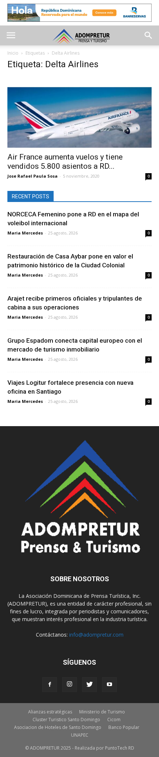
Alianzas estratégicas (50, 712)
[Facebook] (49, 684)
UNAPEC (79, 735)
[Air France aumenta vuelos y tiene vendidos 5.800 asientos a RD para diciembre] (79, 112)
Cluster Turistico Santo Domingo (66, 719)
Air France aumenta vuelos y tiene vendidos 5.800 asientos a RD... (65, 162)
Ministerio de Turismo (102, 712)
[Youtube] (109, 684)
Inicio (12, 53)
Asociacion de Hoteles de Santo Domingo (57, 727)
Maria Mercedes (25, 233)
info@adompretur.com (96, 634)
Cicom (114, 719)
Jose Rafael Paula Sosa (32, 176)
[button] (148, 35)
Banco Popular (123, 727)
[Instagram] (69, 684)
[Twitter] (89, 684)
